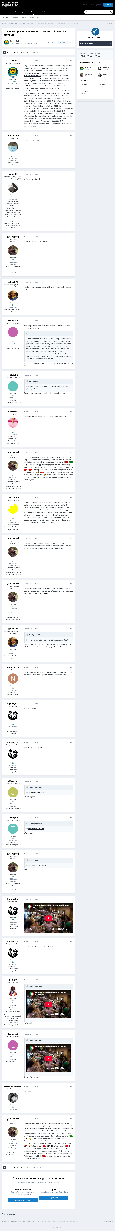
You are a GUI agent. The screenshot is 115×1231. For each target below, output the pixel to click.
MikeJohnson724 (13, 1086)
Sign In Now (54, 1198)
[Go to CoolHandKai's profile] (13, 509)
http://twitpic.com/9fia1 (34, 747)
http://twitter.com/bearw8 (57, 647)
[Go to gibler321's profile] (13, 295)
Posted (31, 61)
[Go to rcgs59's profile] (13, 187)
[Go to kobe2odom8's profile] (13, 147)
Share (51, 42)
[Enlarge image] (25, 366)
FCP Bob (15, 41)
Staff (24, 18)
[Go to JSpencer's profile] (13, 792)
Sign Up (108, 4)
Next (23, 52)
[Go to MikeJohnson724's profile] (13, 1098)
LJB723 (13, 980)
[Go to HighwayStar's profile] (13, 715)
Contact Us (57, 1227)
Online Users (34, 18)
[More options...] (71, 60)
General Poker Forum (29, 43)
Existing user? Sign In (91, 5)
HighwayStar (12, 704)
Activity (43, 12)
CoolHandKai (12, 497)
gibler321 (13, 282)
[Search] (110, 12)
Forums (5, 18)
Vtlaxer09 (13, 411)
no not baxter (13, 667)
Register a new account (23, 1200)
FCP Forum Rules (86, 43)
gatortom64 (13, 237)
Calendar (15, 18)
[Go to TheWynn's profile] (13, 386)
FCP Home (7, 12)
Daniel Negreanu (21, 12)
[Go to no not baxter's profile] (13, 678)
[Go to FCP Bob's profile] (6, 42)
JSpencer (13, 781)
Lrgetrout (13, 321)
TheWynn (13, 375)
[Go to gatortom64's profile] (13, 250)
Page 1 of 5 (36, 52)
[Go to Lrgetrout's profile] (13, 332)
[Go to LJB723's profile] (13, 991)
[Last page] (27, 52)
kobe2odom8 (13, 135)
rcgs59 (13, 174)
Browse (33, 12)
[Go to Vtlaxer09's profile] (13, 423)
